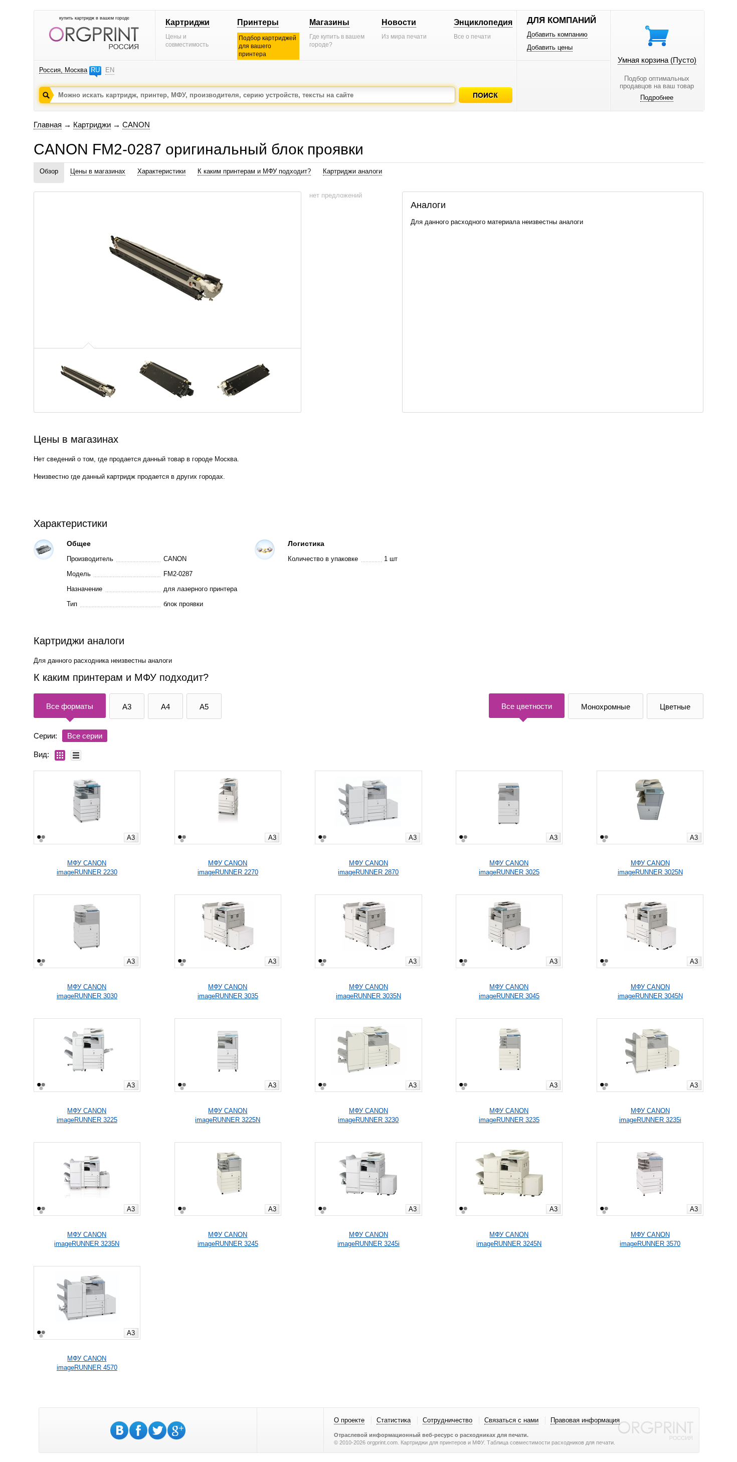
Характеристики (161, 171)
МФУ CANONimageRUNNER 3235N (86, 1239)
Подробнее (656, 97)
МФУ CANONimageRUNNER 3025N (650, 867)
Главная (48, 124)
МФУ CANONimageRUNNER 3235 (509, 1115)
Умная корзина (657, 60)
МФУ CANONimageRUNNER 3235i (650, 1115)
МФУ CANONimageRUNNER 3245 (228, 1239)
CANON (136, 124)
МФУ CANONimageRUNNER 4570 (87, 1363)
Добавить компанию (557, 34)
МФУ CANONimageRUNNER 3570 (650, 1239)
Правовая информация (585, 1420)
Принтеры (258, 22)
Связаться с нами (511, 1420)
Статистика (394, 1420)
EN (109, 70)
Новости (399, 22)
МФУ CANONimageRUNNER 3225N (227, 1115)
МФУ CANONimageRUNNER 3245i (368, 1239)
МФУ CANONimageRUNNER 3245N (508, 1239)
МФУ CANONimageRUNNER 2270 (228, 867)
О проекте (349, 1420)
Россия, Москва (63, 70)
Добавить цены (550, 47)
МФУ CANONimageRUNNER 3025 (509, 867)
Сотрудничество (447, 1420)
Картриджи (187, 22)
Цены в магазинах (97, 171)
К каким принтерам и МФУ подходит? (254, 171)
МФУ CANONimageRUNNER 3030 (87, 991)
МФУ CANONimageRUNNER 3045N (650, 991)
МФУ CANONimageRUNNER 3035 (228, 991)
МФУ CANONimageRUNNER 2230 (87, 867)
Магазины (329, 22)
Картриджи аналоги (352, 171)
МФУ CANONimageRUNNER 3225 (87, 1115)
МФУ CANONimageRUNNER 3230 (368, 1115)
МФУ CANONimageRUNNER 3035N (368, 991)
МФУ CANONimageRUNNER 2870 (368, 867)
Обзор (49, 171)
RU (95, 70)
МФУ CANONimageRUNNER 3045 (509, 991)
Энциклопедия (483, 22)
